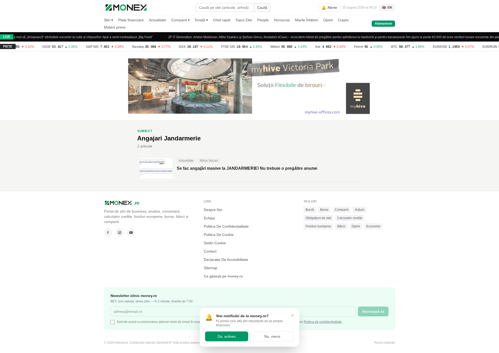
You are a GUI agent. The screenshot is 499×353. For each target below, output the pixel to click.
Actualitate (157, 20)
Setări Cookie (215, 243)
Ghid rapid (221, 20)
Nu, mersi (272, 336)
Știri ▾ (108, 20)
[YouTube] (131, 232)
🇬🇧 (387, 7)
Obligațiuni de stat (318, 218)
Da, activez (227, 336)
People (263, 20)
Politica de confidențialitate (323, 322)
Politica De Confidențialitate (226, 226)
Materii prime (115, 27)
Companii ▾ (180, 20)
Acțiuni (359, 210)
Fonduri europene (318, 226)
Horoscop (282, 20)
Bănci (341, 226)
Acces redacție (384, 342)
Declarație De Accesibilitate (226, 259)
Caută (262, 7)
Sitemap (210, 268)
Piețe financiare (131, 20)
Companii (342, 210)
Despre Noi (213, 210)
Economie (373, 226)
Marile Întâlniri (306, 20)
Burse (324, 210)
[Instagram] (119, 232)
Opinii (328, 20)
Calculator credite (349, 218)
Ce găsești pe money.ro (223, 276)
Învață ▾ (201, 20)
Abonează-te (373, 311)
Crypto (343, 20)
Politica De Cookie (219, 235)
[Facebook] (108, 232)
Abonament (383, 23)
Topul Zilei (243, 20)
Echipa (209, 218)
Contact (210, 251)
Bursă (310, 210)
